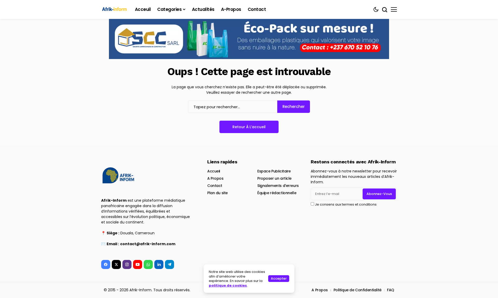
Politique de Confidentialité (358, 290)
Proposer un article (274, 178)
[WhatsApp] (148, 264)
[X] (116, 264)
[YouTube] (137, 264)
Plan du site (217, 192)
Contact (214, 185)
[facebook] (105, 264)
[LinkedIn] (158, 264)
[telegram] (169, 264)
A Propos (215, 178)
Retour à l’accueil (249, 126)
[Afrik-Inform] (115, 9)
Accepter (279, 278)
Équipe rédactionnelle (276, 192)
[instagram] (127, 264)
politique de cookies (228, 285)
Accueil (213, 171)
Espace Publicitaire (274, 171)
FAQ (390, 290)
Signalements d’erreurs (278, 185)
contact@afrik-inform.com (147, 243)
